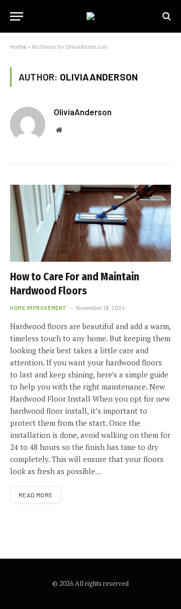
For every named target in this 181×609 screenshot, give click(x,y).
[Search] (165, 16)
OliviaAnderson (83, 112)
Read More (35, 494)
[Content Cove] (90, 16)
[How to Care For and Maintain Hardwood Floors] (90, 223)
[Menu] (16, 16)
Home (18, 46)
